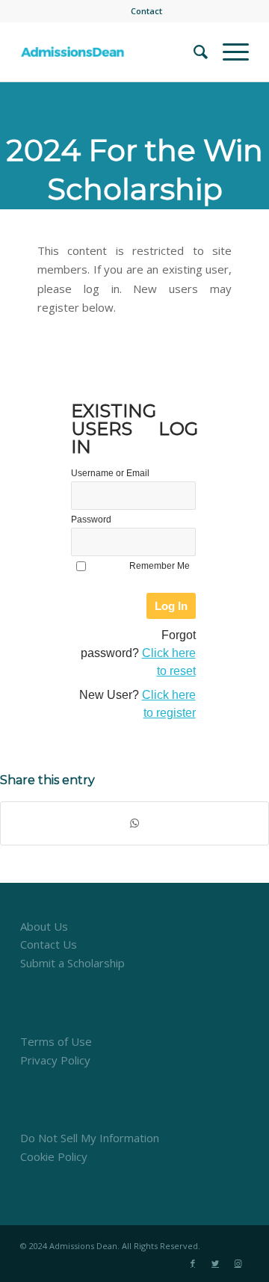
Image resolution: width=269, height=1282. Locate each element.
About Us (44, 926)
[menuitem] (146, 11)
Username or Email (110, 473)
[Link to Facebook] (193, 1263)
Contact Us (48, 944)
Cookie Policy (53, 1156)
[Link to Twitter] (215, 1263)
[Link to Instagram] (237, 1263)
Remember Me (159, 566)
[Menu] (228, 51)
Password (91, 519)
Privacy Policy (55, 1060)
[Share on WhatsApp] (134, 823)
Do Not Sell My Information (89, 1137)
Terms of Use (56, 1041)
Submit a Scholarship (72, 962)
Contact (146, 10)
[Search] (193, 51)
